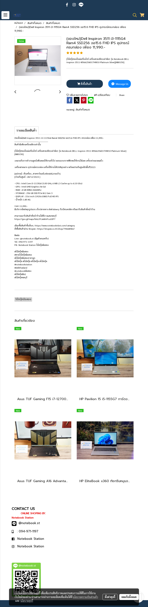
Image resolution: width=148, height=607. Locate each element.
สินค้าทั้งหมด (83, 110)
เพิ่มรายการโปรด (78, 95)
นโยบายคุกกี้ (26, 600)
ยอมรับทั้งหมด (129, 597)
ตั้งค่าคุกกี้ (110, 597)
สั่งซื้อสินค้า (86, 83)
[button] (133, 15)
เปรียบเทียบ (103, 95)
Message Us (121, 83)
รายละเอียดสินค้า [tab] (26, 130)
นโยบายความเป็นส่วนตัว (85, 597)
